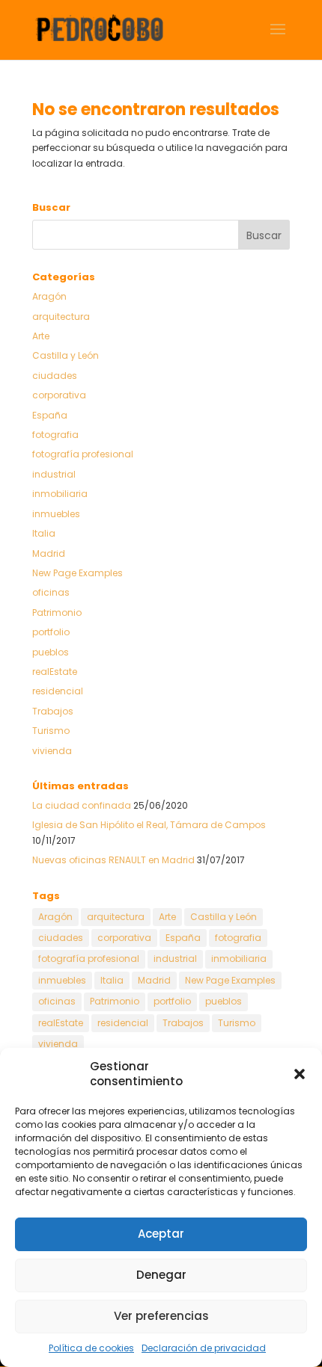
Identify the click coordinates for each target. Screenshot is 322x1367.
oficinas (51, 592)
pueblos (50, 652)
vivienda (52, 750)
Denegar (161, 1275)
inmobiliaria (60, 493)
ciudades (54, 375)
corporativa (59, 395)
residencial (57, 691)
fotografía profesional (82, 454)
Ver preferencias (161, 1316)
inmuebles (56, 513)
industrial (54, 474)
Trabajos (52, 711)
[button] (299, 1074)
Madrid (48, 553)
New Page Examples (77, 573)
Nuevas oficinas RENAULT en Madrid (113, 860)
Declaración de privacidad (204, 1348)
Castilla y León (65, 355)
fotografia (55, 434)
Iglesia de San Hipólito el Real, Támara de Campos (149, 824)
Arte (40, 336)
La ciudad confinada (81, 805)
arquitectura (61, 316)
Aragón (49, 296)
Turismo (51, 730)
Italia (43, 533)
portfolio (51, 632)
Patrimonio (57, 612)
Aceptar (161, 1233)
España (49, 415)
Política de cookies (91, 1348)
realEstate (54, 671)
